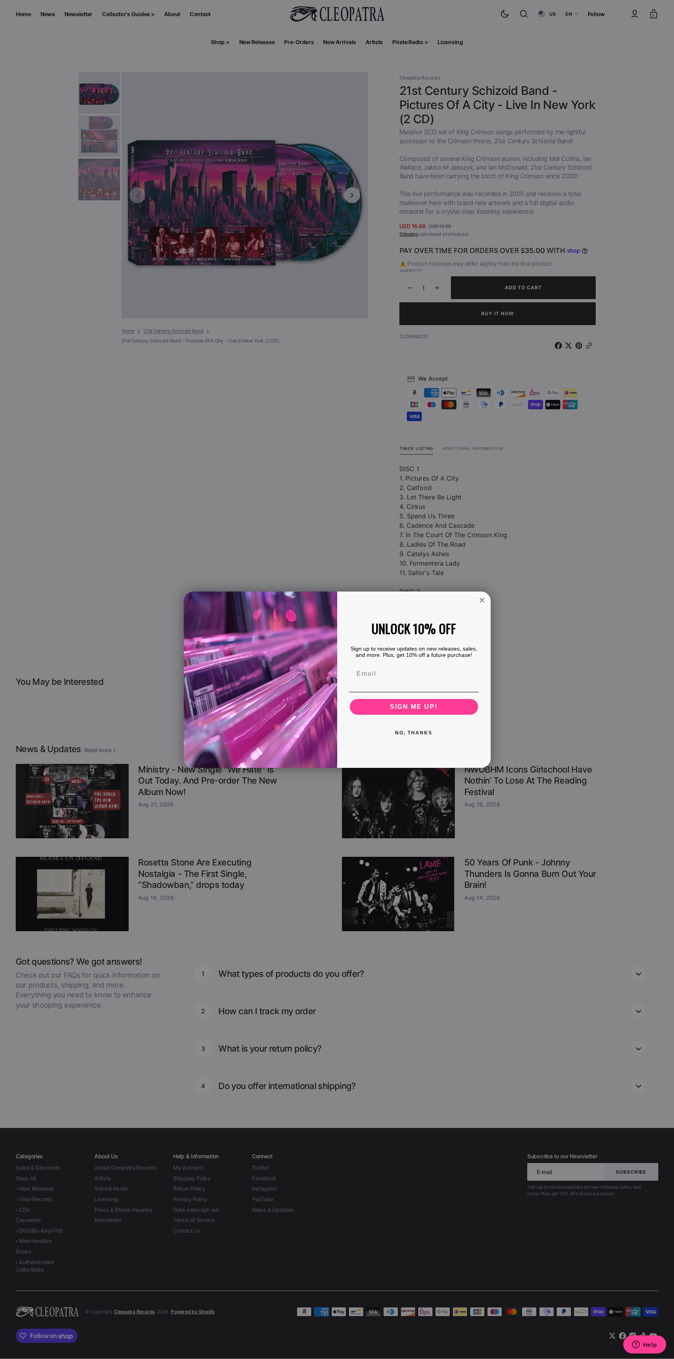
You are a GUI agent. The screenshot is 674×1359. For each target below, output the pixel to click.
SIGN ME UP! (414, 706)
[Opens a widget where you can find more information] (644, 1345)
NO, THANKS (413, 733)
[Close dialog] (482, 600)
